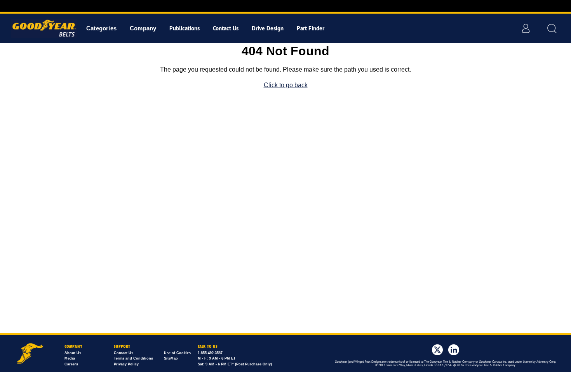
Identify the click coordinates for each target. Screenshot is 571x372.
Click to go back (286, 85)
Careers (71, 364)
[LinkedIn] (453, 349)
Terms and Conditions (133, 358)
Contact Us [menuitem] (225, 28)
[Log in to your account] (526, 28)
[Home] (41, 28)
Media (69, 358)
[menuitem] (101, 28)
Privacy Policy (126, 364)
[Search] (551, 28)
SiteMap (171, 358)
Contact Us (123, 353)
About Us (72, 353)
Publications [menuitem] (184, 28)
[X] (437, 349)
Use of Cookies (177, 353)
